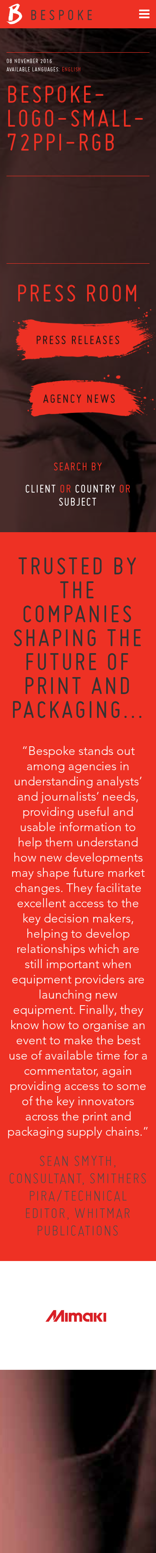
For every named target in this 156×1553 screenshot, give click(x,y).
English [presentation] (71, 69)
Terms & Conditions (94, 1515)
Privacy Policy (55, 1515)
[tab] (71, 69)
